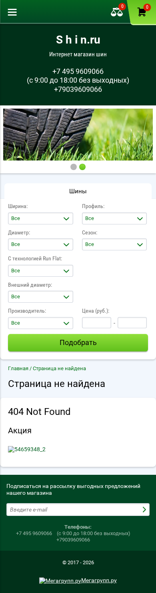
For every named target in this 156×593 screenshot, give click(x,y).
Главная (18, 368)
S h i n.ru (78, 39)
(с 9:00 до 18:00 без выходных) (78, 80)
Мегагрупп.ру (99, 580)
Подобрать (78, 342)
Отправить (145, 510)
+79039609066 (78, 89)
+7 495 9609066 (78, 71)
